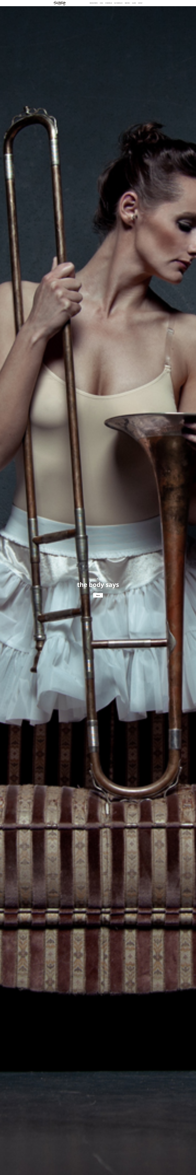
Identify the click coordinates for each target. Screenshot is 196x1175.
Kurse (98, 595)
